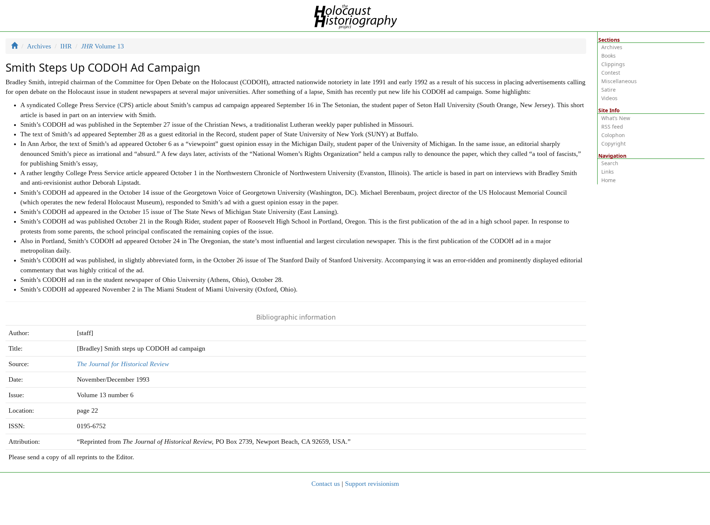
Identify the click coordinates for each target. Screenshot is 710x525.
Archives (39, 46)
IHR (66, 46)
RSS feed (612, 126)
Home (608, 180)
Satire (608, 89)
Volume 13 (102, 46)
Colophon (613, 135)
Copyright (613, 143)
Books (608, 55)
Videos (609, 98)
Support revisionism (372, 483)
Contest (610, 72)
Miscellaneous (619, 81)
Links (607, 171)
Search (609, 163)
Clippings (613, 64)
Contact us (325, 483)
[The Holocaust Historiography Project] (355, 15)
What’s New (615, 118)
